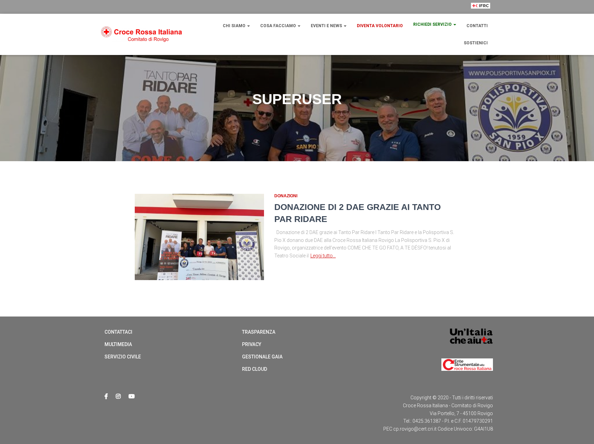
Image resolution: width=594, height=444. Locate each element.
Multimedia (118, 344)
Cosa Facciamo (278, 25)
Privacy (251, 344)
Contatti (477, 25)
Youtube (131, 396)
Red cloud (254, 369)
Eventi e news (327, 25)
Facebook (106, 396)
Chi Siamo (234, 25)
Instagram (118, 396)
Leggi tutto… (323, 255)
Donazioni (285, 195)
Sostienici (476, 43)
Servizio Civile (122, 356)
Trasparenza (258, 332)
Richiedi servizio (433, 24)
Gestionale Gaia (262, 356)
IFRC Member (480, 18)
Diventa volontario (380, 25)
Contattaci (118, 332)
